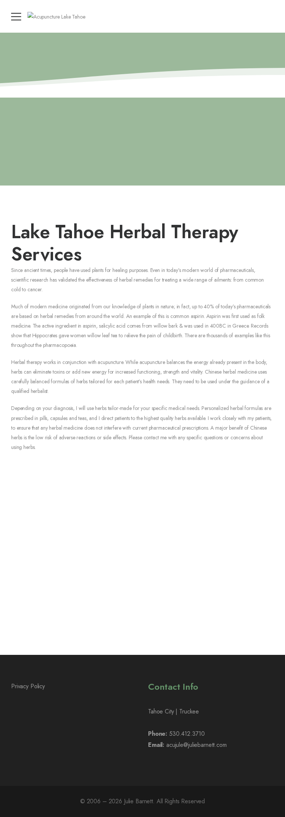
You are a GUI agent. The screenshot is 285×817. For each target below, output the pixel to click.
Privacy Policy (28, 686)
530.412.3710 (186, 733)
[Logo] (56, 16)
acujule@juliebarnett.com (196, 745)
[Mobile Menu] (16, 17)
